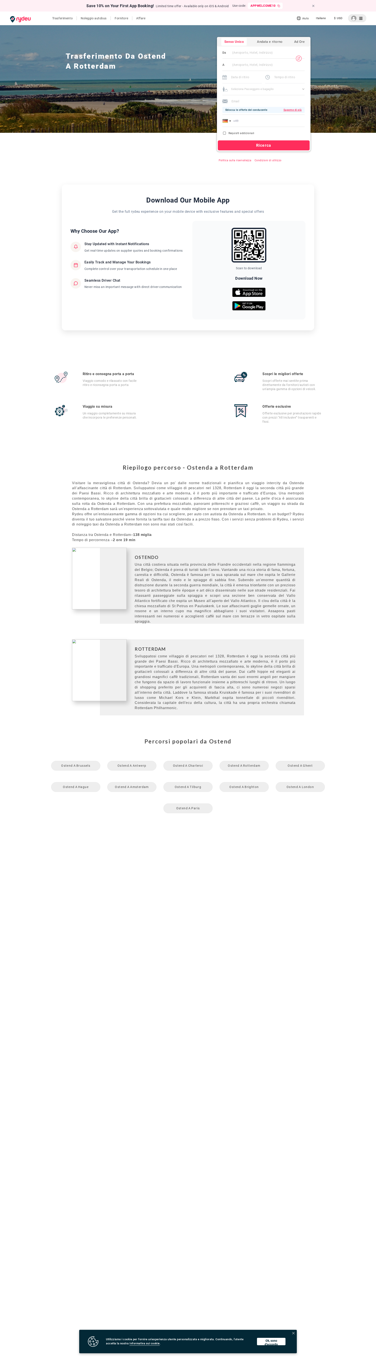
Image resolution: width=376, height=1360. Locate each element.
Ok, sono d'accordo (271, 1342)
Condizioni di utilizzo (268, 160)
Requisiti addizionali (241, 133)
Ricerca (263, 145)
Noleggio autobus (94, 18)
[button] (227, 120)
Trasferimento (62, 18)
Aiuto (305, 18)
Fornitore (121, 18)
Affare (140, 18)
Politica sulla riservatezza (235, 160)
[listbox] (321, 18)
